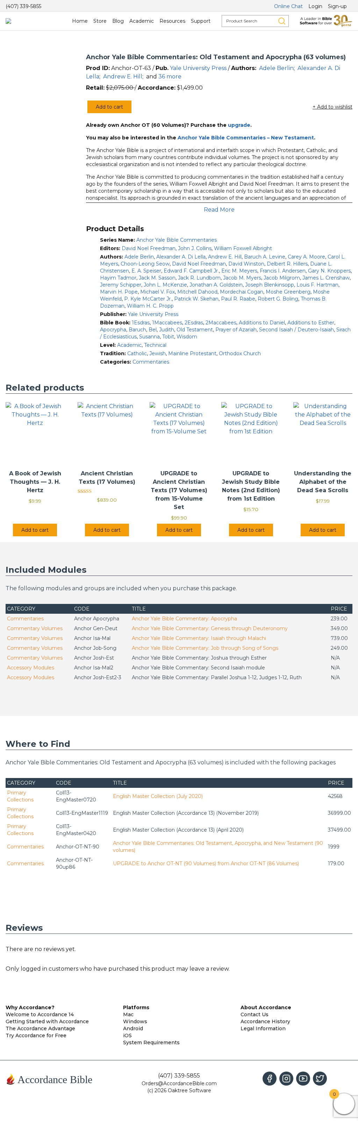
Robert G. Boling (278, 299)
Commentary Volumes (35, 628)
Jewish (157, 353)
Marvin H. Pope (119, 292)
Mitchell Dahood (197, 292)
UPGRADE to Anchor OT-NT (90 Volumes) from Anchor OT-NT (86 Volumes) (206, 863)
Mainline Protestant (192, 353)
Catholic (137, 353)
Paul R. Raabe (238, 299)
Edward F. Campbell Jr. (191, 271)
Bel (153, 329)
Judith (166, 329)
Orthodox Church (240, 353)
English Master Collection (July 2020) (158, 796)
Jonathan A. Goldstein (216, 285)
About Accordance (266, 1007)
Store (100, 21)
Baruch (137, 329)
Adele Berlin (276, 68)
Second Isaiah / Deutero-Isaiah (296, 329)
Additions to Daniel (262, 322)
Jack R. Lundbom (199, 278)
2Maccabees (221, 322)
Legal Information (263, 1028)
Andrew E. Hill (122, 76)
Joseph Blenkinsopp (269, 285)
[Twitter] (320, 1079)
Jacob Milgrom (282, 278)
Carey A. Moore (306, 257)
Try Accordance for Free (36, 1035)
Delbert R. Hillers (287, 264)
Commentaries (151, 362)
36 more (169, 76)
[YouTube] (303, 1079)
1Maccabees (167, 322)
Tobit (168, 336)
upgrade (239, 125)
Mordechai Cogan (241, 292)
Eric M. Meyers (239, 271)
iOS (127, 1035)
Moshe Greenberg (288, 292)
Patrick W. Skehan (196, 299)
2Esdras (194, 322)
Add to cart (109, 107)
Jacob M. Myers (242, 278)
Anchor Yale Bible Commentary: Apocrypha (184, 618)
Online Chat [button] (288, 6)
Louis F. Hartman (317, 285)
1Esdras (141, 322)
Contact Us (254, 1014)
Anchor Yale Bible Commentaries (176, 240)
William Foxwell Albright (243, 248)
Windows (135, 1021)
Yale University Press (198, 68)
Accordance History (265, 1021)
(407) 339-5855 (23, 6)
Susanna (149, 336)
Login (315, 6)
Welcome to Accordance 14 (40, 1014)
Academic (141, 21)
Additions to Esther (310, 322)
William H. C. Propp (150, 306)
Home (80, 21)
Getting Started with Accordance (47, 1021)
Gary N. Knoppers (329, 271)
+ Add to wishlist (332, 107)
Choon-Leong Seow (145, 264)
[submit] (282, 21)
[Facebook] (270, 1079)
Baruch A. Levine (264, 257)
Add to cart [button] (35, 530)
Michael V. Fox (157, 292)
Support (200, 21)
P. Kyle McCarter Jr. (148, 299)
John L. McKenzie (165, 285)
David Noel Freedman (149, 248)
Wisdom (187, 336)
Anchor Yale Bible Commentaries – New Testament (246, 138)
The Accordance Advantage (40, 1028)
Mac (128, 1014)
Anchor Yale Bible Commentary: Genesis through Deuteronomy (210, 628)
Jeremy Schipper (120, 285)
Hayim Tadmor (118, 278)
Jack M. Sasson (157, 278)
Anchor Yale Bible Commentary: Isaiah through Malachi (199, 638)
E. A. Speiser (146, 271)
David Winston (246, 264)
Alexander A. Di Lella (181, 257)
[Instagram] (286, 1079)
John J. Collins (195, 248)
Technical (155, 345)
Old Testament (195, 329)
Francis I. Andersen (283, 271)
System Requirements (151, 1042)
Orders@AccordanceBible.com (179, 1083)
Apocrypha (113, 329)
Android (133, 1028)
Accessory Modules (30, 668)
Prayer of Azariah (236, 329)
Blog (118, 21)
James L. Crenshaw (326, 278)
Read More (219, 209)
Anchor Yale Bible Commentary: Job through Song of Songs (205, 648)
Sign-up (337, 6)
